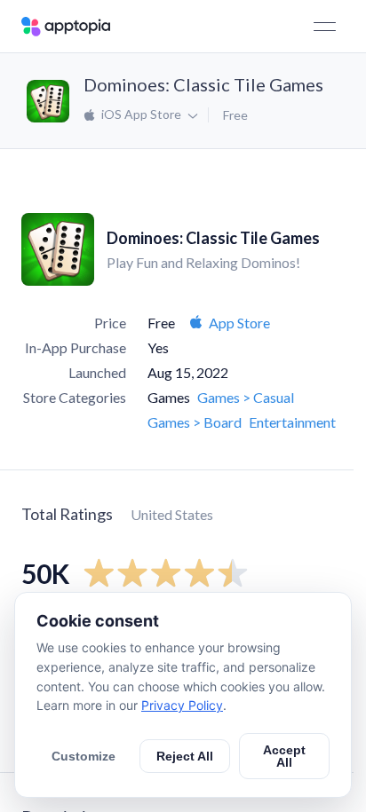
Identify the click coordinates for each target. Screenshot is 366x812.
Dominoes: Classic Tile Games (203, 84)
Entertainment (292, 422)
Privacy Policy (182, 705)
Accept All (284, 756)
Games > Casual (245, 397)
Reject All (184, 756)
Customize (83, 756)
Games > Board (194, 422)
